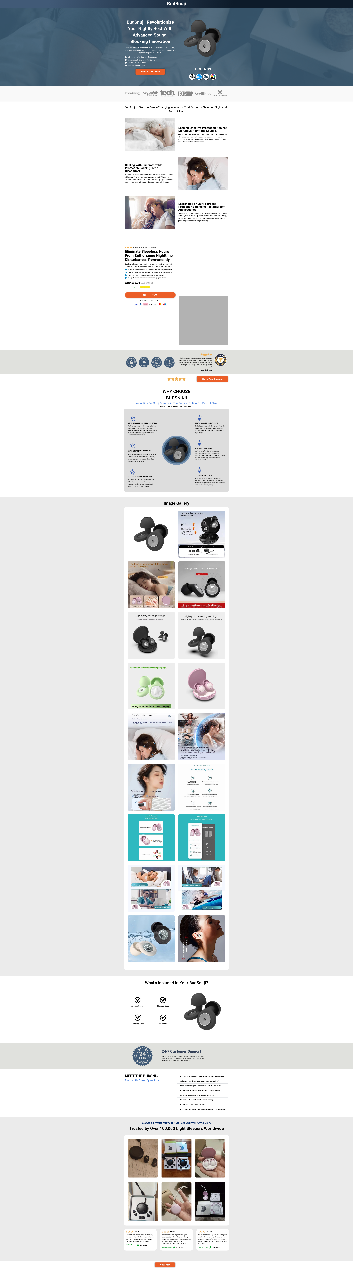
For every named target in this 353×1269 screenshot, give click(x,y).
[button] (145, 287)
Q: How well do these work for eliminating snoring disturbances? (202, 1076)
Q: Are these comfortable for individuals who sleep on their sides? (203, 1109)
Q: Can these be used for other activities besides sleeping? (200, 1090)
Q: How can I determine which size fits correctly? (197, 1095)
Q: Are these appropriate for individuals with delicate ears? (200, 1086)
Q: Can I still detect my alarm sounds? (193, 1104)
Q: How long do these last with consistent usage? (197, 1100)
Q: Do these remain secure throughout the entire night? (199, 1081)
